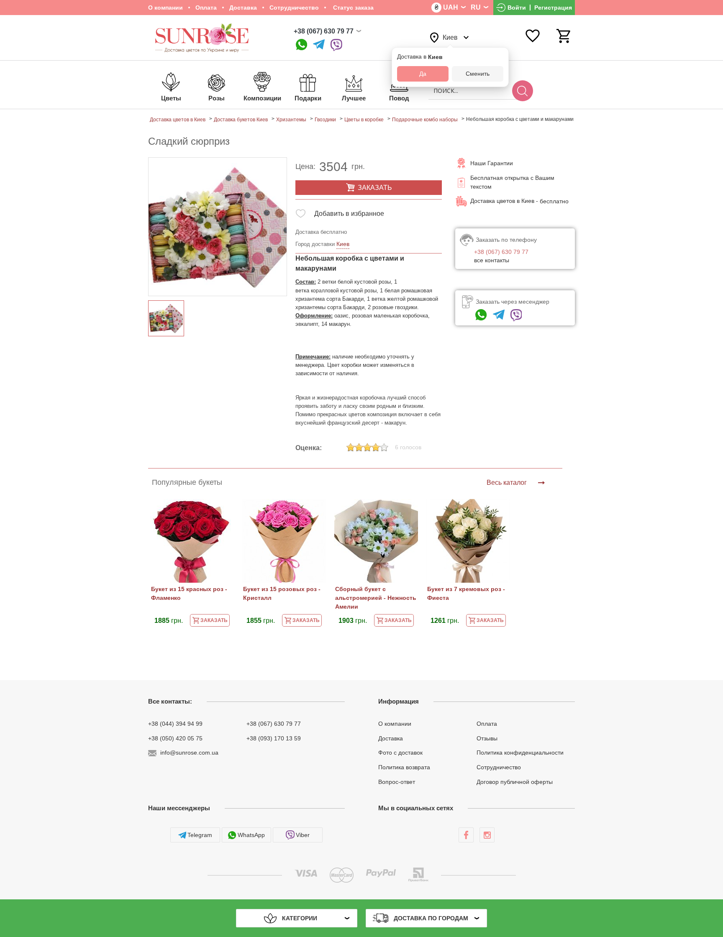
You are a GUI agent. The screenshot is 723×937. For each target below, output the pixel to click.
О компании (165, 7)
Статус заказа (352, 7)
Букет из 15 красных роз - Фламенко (189, 593)
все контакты (491, 260)
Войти (517, 7)
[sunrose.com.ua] (466, 835)
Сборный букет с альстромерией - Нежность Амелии (375, 598)
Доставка (243, 7)
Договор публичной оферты (515, 781)
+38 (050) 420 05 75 (175, 738)
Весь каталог (507, 482)
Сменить (478, 73)
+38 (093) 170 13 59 (273, 738)
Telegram (199, 835)
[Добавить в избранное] (300, 215)
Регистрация (553, 7)
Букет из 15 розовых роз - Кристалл (281, 593)
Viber (303, 835)
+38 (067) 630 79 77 (324, 31)
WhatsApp (251, 835)
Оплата (206, 7)
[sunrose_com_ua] (336, 45)
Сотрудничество (294, 7)
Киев (342, 244)
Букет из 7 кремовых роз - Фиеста (466, 593)
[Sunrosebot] (319, 45)
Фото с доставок (400, 752)
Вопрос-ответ (396, 781)
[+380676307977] (301, 45)
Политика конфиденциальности (520, 752)
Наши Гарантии (491, 163)
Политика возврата (404, 767)
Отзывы (487, 738)
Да (422, 73)
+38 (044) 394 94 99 (175, 723)
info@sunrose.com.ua (189, 752)
